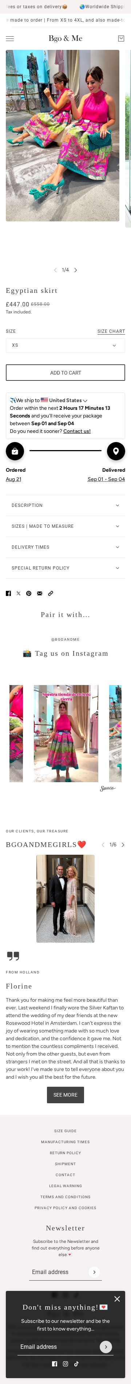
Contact (65, 1175)
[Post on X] (18, 593)
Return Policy (65, 1153)
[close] (117, 1299)
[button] (51, 593)
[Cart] (121, 38)
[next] (75, 270)
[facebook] (55, 1364)
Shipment (65, 1164)
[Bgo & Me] (65, 38)
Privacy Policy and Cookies (65, 1208)
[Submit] (106, 1347)
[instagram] (65, 1364)
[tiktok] (76, 1364)
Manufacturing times (65, 1142)
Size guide (65, 1131)
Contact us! (77, 431)
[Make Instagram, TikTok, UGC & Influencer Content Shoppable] (108, 790)
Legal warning (65, 1186)
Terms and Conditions (65, 1197)
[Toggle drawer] (10, 38)
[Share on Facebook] (8, 593)
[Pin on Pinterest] (29, 593)
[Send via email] (40, 593)
